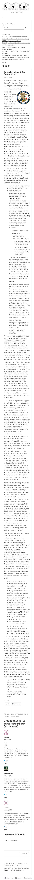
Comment (24, 853)
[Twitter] (3, 66)
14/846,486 (18, 113)
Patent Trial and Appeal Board (18, 714)
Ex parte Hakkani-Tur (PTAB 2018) (14, 73)
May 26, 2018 (8, 810)
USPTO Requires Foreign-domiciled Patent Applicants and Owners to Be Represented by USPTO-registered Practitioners (15, 39)
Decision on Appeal (13, 692)
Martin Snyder (8, 773)
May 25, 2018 (8, 775)
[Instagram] (9, 66)
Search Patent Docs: (8, 24)
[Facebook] (6, 66)
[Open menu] (3, 17)
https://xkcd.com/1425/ (11, 823)
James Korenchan (15, 89)
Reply (5, 763)
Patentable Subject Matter (11, 716)
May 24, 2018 (8, 739)
